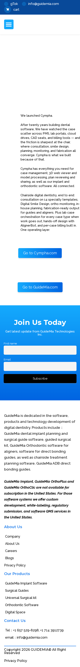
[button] (9, 24)
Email (7, 359)
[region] (40, 74)
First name (10, 343)
